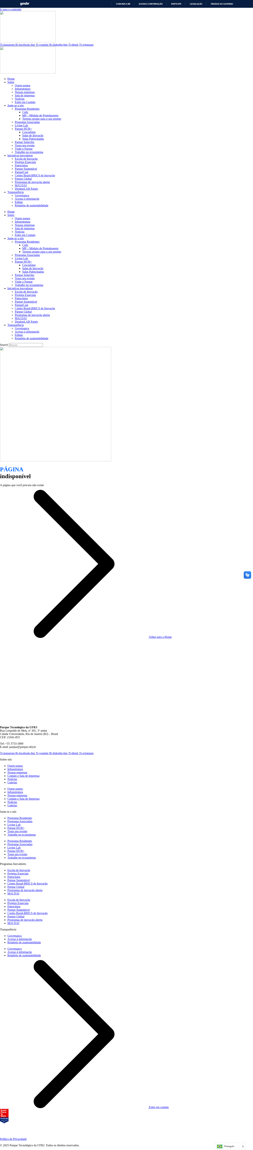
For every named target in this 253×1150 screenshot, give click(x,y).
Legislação (196, 4)
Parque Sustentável (26, 168)
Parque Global (23, 178)
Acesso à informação (151, 4)
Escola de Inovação (26, 158)
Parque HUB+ (23, 128)
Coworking (29, 132)
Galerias (12, 782)
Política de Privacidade (13, 1139)
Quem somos (22, 85)
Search (4, 344)
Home (11, 78)
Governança (22, 195)
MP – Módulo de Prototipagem (40, 115)
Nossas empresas (25, 92)
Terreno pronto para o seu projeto (41, 118)
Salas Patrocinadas (33, 138)
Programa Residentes (27, 108)
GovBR (24, 4)
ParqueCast (21, 172)
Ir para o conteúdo (10, 9)
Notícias (19, 98)
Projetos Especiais (25, 162)
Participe (176, 4)
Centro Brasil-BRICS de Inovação (35, 175)
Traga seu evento (25, 145)
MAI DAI (21, 185)
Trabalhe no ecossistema (29, 152)
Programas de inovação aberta (32, 182)
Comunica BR (123, 4)
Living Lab (21, 125)
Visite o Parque (24, 148)
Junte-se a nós (15, 105)
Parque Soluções (24, 142)
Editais (19, 202)
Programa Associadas (27, 122)
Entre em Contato (25, 102)
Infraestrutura (22, 88)
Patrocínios (21, 165)
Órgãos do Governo (222, 4)
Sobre (10, 82)
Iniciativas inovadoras (20, 155)
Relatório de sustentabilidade (31, 205)
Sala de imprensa (25, 95)
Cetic (25, 112)
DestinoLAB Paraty (26, 188)
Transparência (15, 192)
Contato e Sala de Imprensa (23, 775)
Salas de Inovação (32, 135)
